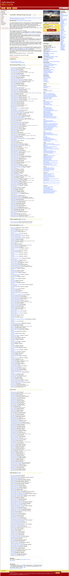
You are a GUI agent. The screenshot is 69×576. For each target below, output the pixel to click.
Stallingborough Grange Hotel (16, 197)
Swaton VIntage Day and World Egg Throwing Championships (50, 127)
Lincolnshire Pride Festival (48, 138)
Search (14, 8)
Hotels (11, 17)
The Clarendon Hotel (15, 355)
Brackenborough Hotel (15, 150)
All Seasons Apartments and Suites (18, 505)
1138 (33, 565)
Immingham (62, 29)
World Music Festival (47, 98)
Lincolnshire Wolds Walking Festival (50, 110)
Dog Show (45, 136)
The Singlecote (14, 363)
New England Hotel (14, 398)
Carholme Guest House (15, 296)
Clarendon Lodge (14, 337)
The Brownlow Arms (14, 420)
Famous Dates (46, 54)
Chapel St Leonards (64, 19)
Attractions (3, 11)
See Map (23, 64)
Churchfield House (14, 272)
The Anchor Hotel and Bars (16, 116)
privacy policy (26, 574)
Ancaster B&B (13, 270)
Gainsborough (63, 25)
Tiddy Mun (45, 73)
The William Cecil (14, 201)
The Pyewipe (13, 440)
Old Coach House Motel (15, 313)
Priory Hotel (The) (14, 154)
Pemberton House (14, 532)
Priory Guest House (14, 252)
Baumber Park (13, 282)
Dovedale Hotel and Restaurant (17, 79)
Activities (12, 18)
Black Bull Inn (13, 426)
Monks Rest (13, 229)
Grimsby (62, 27)
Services (2, 16)
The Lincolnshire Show (47, 128)
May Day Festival (46, 103)
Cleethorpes (62, 20)
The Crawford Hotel (14, 181)
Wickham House (14, 321)
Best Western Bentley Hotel (16, 122)
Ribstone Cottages (14, 479)
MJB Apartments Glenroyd (16, 477)
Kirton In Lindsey (63, 31)
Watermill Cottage (14, 548)
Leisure (2, 18)
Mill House (13, 243)
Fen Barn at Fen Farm (15, 517)
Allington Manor (14, 268)
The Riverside (13, 469)
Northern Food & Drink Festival (49, 125)
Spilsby (62, 43)
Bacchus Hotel (13, 205)
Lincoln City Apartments (15, 522)
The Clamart (13, 162)
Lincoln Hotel (13, 136)
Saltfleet (62, 39)
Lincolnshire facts (54, 51)
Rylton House (13, 384)
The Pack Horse (14, 442)
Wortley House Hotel (15, 164)
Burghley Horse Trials (47, 156)
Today (8, 8)
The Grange (13, 333)
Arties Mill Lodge (14, 73)
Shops (2, 15)
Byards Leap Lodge (14, 367)
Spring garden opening (47, 90)
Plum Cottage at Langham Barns (17, 495)
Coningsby (62, 21)
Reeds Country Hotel (15, 221)
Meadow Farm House (15, 329)
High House (13, 497)
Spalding (62, 42)
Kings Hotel (13, 93)
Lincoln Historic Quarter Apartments (18, 524)
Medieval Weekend (47, 112)
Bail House (13, 120)
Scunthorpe (62, 40)
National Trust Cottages (15, 526)
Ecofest (44, 122)
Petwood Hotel (13, 213)
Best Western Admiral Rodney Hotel (18, 112)
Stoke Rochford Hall (15, 97)
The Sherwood (13, 361)
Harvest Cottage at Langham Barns (17, 493)
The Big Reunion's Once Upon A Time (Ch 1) (51, 183)
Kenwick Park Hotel (14, 152)
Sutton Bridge (63, 45)
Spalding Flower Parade (48, 114)
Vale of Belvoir (46, 81)
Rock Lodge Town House (15, 380)
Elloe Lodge (13, 280)
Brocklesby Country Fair (48, 120)
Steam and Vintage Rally (48, 152)
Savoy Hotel (13, 177)
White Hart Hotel (14, 400)
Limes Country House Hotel (16, 156)
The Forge (13, 552)
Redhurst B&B (13, 331)
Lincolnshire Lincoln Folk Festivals (50, 123)
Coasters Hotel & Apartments (16, 167)
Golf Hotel (13, 209)
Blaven (12, 325)
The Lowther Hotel (14, 87)
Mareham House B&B (15, 369)
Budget (29, 17)
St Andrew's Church (14, 507)
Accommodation (4, 10)
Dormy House (13, 241)
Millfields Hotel (13, 106)
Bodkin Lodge (13, 327)
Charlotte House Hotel (15, 126)
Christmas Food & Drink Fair (49, 175)
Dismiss (57, 572)
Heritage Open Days (47, 158)
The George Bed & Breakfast (16, 284)
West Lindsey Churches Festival (49, 117)
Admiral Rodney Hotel (15, 110)
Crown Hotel (13, 339)
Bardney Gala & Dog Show (48, 143)
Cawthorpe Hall (14, 239)
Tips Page (50, 49)
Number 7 (12, 530)
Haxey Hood (45, 60)
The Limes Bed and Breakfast (16, 237)
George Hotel (13, 199)
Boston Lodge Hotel (14, 231)
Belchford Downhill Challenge (49, 155)
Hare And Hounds (14, 418)
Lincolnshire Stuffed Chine (48, 57)
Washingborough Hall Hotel (16, 144)
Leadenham (62, 32)
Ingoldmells (62, 30)
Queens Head (13, 444)
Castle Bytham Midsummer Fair (49, 121)
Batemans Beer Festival (48, 101)
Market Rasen (63, 37)
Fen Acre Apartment (14, 499)
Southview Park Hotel (15, 179)
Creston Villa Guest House (16, 300)
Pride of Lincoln (14, 434)
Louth (61, 35)
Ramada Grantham (14, 95)
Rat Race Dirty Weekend (48, 113)
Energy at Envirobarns (15, 487)
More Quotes (12, 560)
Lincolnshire (51, 53)
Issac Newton (26, 49)
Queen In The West (14, 436)
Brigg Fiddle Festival (47, 107)
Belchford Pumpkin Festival (48, 168)
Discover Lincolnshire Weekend (49, 94)
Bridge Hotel (13, 203)
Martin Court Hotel (14, 211)
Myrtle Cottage (13, 489)
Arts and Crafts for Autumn (48, 167)
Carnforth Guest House (15, 298)
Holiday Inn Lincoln (14, 134)
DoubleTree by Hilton (15, 128)
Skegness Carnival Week (48, 150)
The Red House (14, 276)
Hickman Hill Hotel (14, 85)
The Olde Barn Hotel (15, 99)
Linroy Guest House (14, 347)
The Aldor (12, 353)
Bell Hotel (12, 451)
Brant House (13, 290)
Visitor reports (46, 52)
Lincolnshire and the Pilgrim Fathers (18, 62)
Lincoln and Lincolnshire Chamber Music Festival (51, 149)
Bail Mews (13, 511)
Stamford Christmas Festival (49, 191)
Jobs (49, 48)
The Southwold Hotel (15, 365)
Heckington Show (46, 137)
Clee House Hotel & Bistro (16, 75)
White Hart (13, 146)
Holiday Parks (34, 17)
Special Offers (3, 23)
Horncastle (62, 28)
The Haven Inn (13, 396)
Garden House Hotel (15, 376)
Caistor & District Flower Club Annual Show (50, 135)
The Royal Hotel (14, 187)
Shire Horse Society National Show (50, 96)
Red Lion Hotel (13, 414)
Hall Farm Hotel (14, 104)
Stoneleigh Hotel (14, 351)
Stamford (29, 20)
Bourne (62, 17)
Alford (61, 13)
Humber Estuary (46, 76)
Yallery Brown (46, 74)
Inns (21, 17)
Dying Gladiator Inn (14, 404)
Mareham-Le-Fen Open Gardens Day (50, 124)
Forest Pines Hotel (14, 158)
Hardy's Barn (13, 481)
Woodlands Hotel (14, 195)
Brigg (61, 18)
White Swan (13, 416)
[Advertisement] (26, 562)
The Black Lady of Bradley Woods (50, 64)
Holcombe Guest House (15, 245)
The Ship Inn (13, 459)
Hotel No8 (13, 173)
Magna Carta (22, 48)
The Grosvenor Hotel (15, 183)
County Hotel (13, 169)
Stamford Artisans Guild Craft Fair (50, 116)
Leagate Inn (13, 410)
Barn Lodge (13, 540)
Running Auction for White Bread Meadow (51, 61)
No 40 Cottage (13, 528)
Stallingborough (63, 44)
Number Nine (13, 538)
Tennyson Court (14, 315)
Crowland (62, 22)
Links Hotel (13, 345)
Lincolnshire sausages (53, 56)
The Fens (45, 79)
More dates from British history (16, 568)
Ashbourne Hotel (14, 114)
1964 (24, 567)
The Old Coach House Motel (16, 371)
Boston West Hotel (14, 67)
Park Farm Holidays (14, 475)
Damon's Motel (14, 302)
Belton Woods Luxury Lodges (16, 503)
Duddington (62, 23)
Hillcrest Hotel (13, 132)
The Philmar (13, 359)
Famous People (46, 55)
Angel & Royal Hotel (15, 89)
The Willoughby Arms (15, 465)
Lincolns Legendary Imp (48, 71)
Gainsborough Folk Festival (48, 169)
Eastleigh (12, 343)
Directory (22, 18)
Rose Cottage (13, 550)
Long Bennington (63, 34)
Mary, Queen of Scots (25, 559)
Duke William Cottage (15, 513)
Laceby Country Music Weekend (49, 95)
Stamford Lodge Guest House (16, 382)
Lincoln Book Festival (47, 108)
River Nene (45, 78)
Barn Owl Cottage (14, 534)
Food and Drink (4, 14)
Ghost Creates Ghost (47, 63)
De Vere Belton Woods (15, 91)
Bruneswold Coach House (16, 292)
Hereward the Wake (47, 70)
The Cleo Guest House (15, 357)
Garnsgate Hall (14, 373)
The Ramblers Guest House (16, 323)
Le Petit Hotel (13, 308)
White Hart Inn (13, 467)
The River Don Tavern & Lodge (17, 544)
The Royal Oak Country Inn (16, 422)
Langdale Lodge (14, 306)
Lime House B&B (14, 286)
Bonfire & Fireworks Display (48, 173)
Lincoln (62, 33)
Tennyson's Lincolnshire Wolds (49, 67)
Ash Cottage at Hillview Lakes (16, 491)
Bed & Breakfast (16, 17)
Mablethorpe (63, 36)
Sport (2, 19)
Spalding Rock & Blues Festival (49, 151)
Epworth (62, 24)
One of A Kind (46, 161)
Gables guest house (15, 304)
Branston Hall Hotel (14, 124)
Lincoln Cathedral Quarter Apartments (18, 520)
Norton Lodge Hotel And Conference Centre (19, 138)
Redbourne (62, 38)
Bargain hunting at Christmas (16, 61)
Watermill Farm (14, 554)
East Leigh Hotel (14, 341)
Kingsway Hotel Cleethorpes (16, 81)
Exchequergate (14, 515)
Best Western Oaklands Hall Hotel (17, 118)
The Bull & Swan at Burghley (16, 463)
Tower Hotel (13, 142)
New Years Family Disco (48, 189)
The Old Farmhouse (14, 254)
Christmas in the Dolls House (49, 176)
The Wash (45, 80)
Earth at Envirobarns (15, 485)
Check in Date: (46, 24)
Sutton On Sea (63, 46)
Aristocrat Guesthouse (15, 248)
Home (3, 8)
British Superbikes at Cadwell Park (50, 146)
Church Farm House (15, 262)
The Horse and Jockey (15, 438)
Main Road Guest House (15, 233)
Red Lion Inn (13, 447)
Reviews (2, 21)
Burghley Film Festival (47, 147)
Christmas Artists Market (48, 186)
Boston (62, 16)
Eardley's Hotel (14, 130)
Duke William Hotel (14, 432)
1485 (11, 566)
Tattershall (62, 47)
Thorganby (62, 48)
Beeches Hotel (13, 101)
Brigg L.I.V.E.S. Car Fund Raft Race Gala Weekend (51, 145)
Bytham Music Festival (47, 157)
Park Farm (13, 378)
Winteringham (63, 49)
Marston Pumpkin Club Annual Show (50, 160)
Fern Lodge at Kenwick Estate (17, 536)
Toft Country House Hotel (16, 71)
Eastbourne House (14, 264)
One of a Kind (46, 170)
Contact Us (3, 24)
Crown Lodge (13, 408)
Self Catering (25, 17)
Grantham (62, 26)
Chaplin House (13, 386)
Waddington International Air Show (50, 139)
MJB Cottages (13, 483)
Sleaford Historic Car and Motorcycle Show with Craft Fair (50, 163)
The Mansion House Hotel (16, 108)
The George (13, 449)
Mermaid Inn (13, 453)
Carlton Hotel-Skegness (15, 335)
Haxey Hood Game (47, 86)
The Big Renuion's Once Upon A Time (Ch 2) (51, 181)
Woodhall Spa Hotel (14, 215)
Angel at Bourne (14, 402)
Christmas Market (46, 187)
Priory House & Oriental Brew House (18, 319)
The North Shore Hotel (15, 185)
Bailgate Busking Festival (48, 133)
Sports (19, 18)
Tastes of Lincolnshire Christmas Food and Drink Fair (50, 179)
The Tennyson (13, 317)
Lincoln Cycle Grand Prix (48, 109)
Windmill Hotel (13, 394)
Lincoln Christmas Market (48, 188)
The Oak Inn (13, 83)
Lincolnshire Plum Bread (48, 58)
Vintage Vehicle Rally (47, 129)
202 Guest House (14, 288)
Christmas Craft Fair (47, 174)
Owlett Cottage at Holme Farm (17, 501)
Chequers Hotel (14, 424)
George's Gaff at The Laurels (16, 509)
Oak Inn (12, 412)
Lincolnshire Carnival (47, 159)
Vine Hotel (13, 189)
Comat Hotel (13, 77)
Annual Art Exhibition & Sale (48, 93)
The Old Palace (14, 140)
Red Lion (12, 406)
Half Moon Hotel (14, 392)
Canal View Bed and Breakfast (17, 294)
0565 (22, 565)
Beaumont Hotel (14, 148)
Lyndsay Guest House (15, 349)
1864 (40, 566)
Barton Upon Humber (64, 15)
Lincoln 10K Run (46, 102)
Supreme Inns (13, 69)
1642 (24, 566)
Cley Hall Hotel (14, 191)
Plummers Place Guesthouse (16, 235)
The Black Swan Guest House (17, 266)
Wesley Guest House (15, 260)
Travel (2, 20)
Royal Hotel (13, 160)
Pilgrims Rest (13, 227)
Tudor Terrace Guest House (16, 258)
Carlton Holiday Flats (15, 546)
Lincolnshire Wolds (47, 77)
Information (3, 12)
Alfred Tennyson (15, 49)
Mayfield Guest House (15, 311)
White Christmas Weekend (48, 192)
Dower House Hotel (14, 207)
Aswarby (62, 14)
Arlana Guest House (15, 250)
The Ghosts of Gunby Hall (48, 65)
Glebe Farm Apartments (15, 542)
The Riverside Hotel (14, 457)
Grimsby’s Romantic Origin (48, 69)
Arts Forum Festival (47, 132)
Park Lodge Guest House (16, 274)
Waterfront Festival (47, 140)
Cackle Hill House (14, 278)
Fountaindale (13, 171)
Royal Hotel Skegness (15, 175)
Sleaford (62, 41)
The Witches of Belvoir (47, 72)
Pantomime (45, 87)
